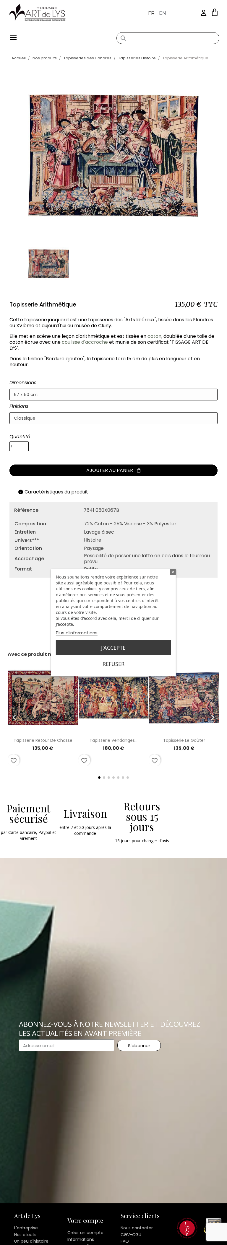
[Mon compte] (203, 13)
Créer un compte (85, 1233)
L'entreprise (26, 1228)
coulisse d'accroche (85, 342)
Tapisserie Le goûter (184, 740)
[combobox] (168, 38)
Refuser (113, 663)
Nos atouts (25, 1235)
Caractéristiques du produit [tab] (56, 491)
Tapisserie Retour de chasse (43, 740)
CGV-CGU (131, 1235)
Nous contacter (137, 1228)
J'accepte (113, 647)
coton (154, 336)
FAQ (125, 1241)
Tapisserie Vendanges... (113, 740)
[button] (214, 12)
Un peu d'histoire (31, 1241)
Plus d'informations (77, 633)
